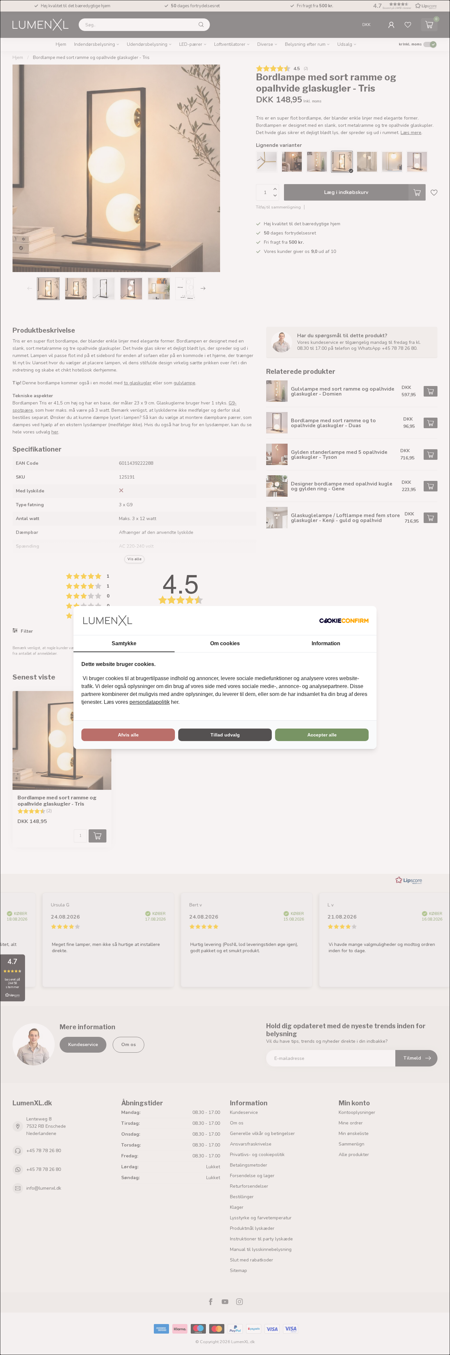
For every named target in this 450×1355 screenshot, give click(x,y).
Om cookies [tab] (225, 643)
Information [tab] (326, 643)
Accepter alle (322, 734)
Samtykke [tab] (124, 643)
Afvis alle (128, 734)
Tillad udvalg (225, 734)
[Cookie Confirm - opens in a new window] (344, 620)
